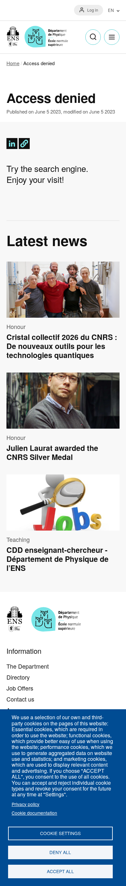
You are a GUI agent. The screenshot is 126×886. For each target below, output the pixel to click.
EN (111, 10)
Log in (92, 10)
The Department (27, 666)
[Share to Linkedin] (11, 143)
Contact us (20, 699)
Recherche (93, 37)
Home (12, 63)
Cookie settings (60, 833)
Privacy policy (25, 804)
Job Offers (19, 688)
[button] (24, 143)
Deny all (60, 852)
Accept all (60, 871)
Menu (112, 37)
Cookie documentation (34, 813)
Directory (18, 677)
